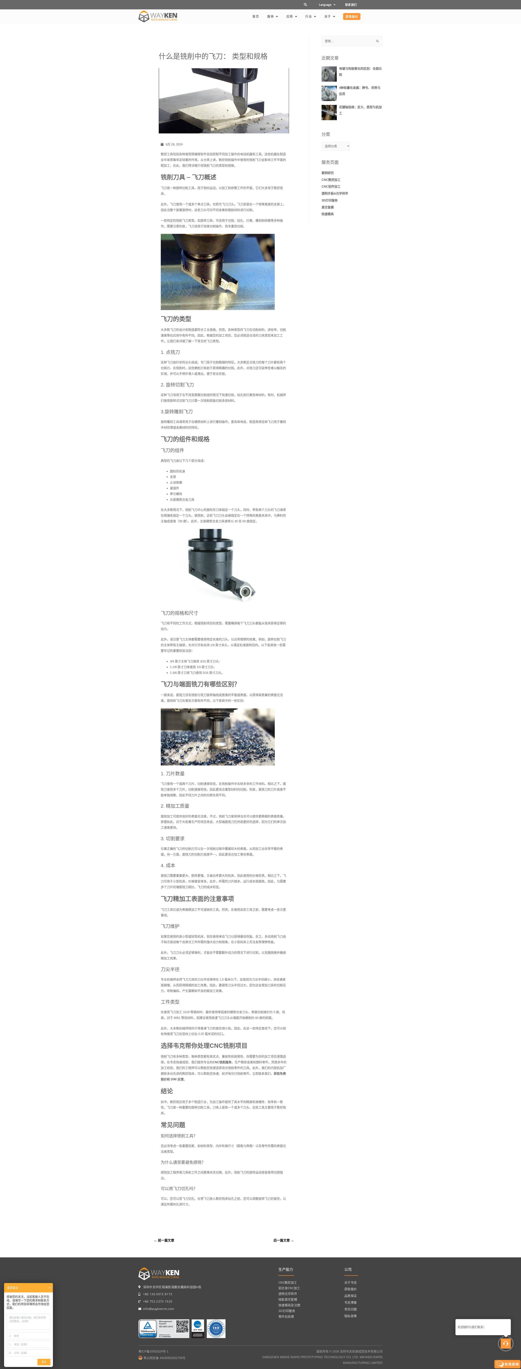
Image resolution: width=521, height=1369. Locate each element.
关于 (327, 16)
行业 (308, 16)
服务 (270, 16)
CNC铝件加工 (331, 186)
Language (325, 5)
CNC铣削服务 (222, 1062)
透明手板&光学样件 (335, 193)
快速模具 (328, 214)
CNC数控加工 (331, 179)
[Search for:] (352, 41)
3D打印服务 (330, 200)
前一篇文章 (164, 1240)
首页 (255, 16)
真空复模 (328, 207)
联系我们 (351, 5)
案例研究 (328, 173)
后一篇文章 (284, 1240)
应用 (289, 16)
